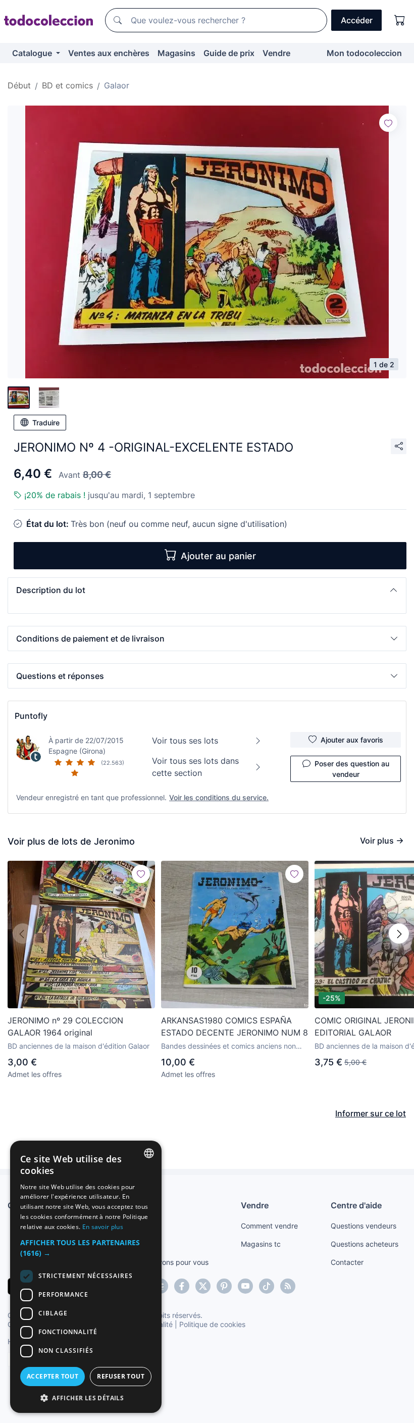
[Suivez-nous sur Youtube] (245, 1286)
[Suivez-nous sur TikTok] (266, 1286)
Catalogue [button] (33, 53)
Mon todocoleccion (364, 53)
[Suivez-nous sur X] (203, 1286)
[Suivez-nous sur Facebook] (181, 1286)
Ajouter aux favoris (352, 739)
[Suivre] (388, 123)
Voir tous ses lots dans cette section (195, 767)
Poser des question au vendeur (352, 768)
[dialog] (86, 1277)
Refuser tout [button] (120, 1376)
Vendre (276, 53)
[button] (207, 590)
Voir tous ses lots (185, 740)
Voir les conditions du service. (219, 797)
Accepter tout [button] (52, 1376)
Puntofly (31, 716)
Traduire (46, 422)
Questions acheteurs (364, 1244)
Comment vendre (269, 1225)
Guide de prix (228, 53)
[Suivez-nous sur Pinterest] (224, 1286)
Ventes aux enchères (108, 53)
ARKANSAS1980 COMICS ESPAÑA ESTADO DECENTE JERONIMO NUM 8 (234, 1026)
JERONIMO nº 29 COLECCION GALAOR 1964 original (65, 1026)
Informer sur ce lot (370, 1113)
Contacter (347, 1262)
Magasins (176, 53)
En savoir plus (102, 1226)
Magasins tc (261, 1244)
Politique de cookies (212, 1324)
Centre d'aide (356, 1205)
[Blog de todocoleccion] (287, 1286)
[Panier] (400, 20)
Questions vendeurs (363, 1225)
